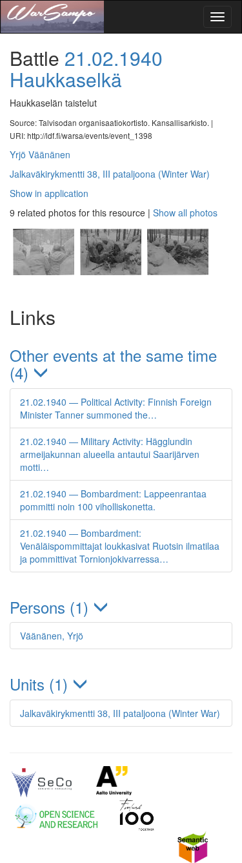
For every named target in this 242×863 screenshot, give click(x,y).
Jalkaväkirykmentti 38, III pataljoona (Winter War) (110, 173)
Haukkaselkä (66, 79)
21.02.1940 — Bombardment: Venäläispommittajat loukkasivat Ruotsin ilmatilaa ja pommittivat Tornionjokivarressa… (119, 545)
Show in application (49, 193)
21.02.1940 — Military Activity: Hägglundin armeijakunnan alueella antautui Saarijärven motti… (109, 454)
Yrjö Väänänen (40, 154)
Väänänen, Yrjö (51, 635)
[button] (121, 364)
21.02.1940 (114, 58)
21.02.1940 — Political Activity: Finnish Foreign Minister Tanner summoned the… (116, 408)
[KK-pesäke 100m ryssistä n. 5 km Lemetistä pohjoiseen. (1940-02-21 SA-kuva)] (43, 286)
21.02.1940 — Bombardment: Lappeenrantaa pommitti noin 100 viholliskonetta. (113, 500)
